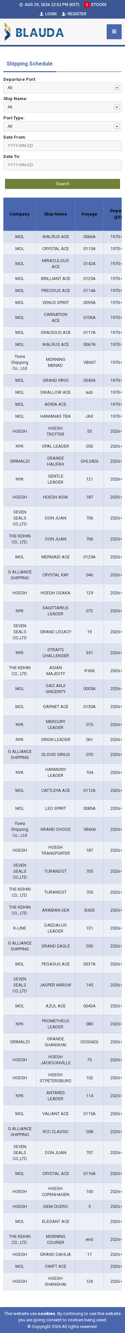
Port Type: (14, 118)
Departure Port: (19, 79)
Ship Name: (15, 98)
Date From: (14, 137)
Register (76, 14)
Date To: (11, 156)
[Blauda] (34, 32)
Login (50, 14)
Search (62, 183)
